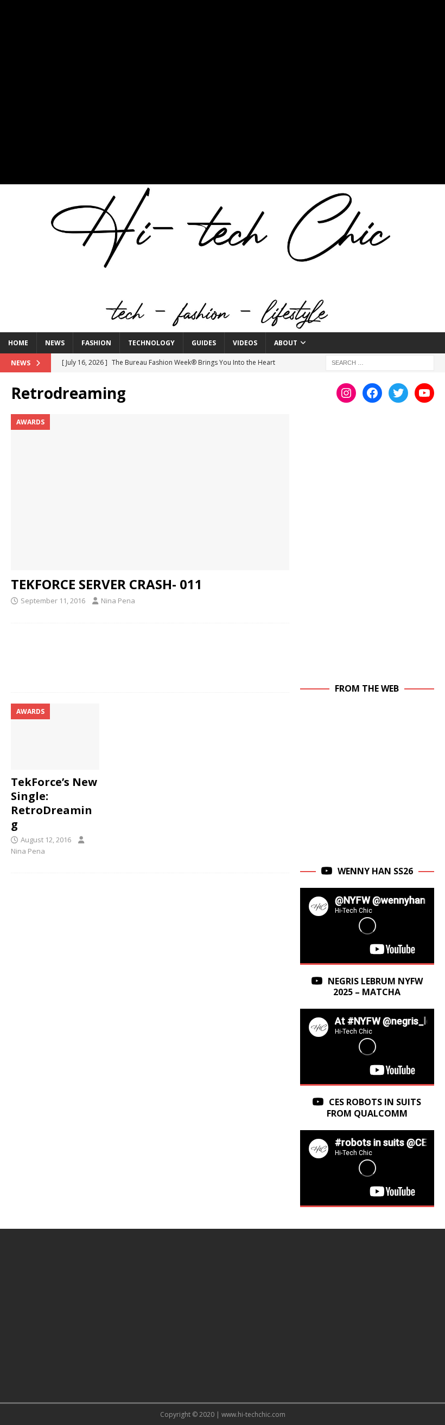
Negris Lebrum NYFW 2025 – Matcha (375, 986)
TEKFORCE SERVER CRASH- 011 (106, 584)
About (285, 342)
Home (18, 342)
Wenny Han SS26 (375, 871)
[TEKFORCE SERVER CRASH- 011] (150, 492)
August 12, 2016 (46, 839)
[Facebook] (372, 393)
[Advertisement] (222, 97)
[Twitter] (398, 393)
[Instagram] (346, 393)
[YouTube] (424, 393)
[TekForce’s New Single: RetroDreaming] (55, 737)
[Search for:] (380, 362)
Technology (151, 342)
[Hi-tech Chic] (222, 326)
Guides (204, 342)
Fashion (96, 342)
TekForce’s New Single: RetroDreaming (54, 803)
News (55, 342)
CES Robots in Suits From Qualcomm (374, 1107)
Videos (245, 342)
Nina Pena (118, 600)
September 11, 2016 (53, 600)
